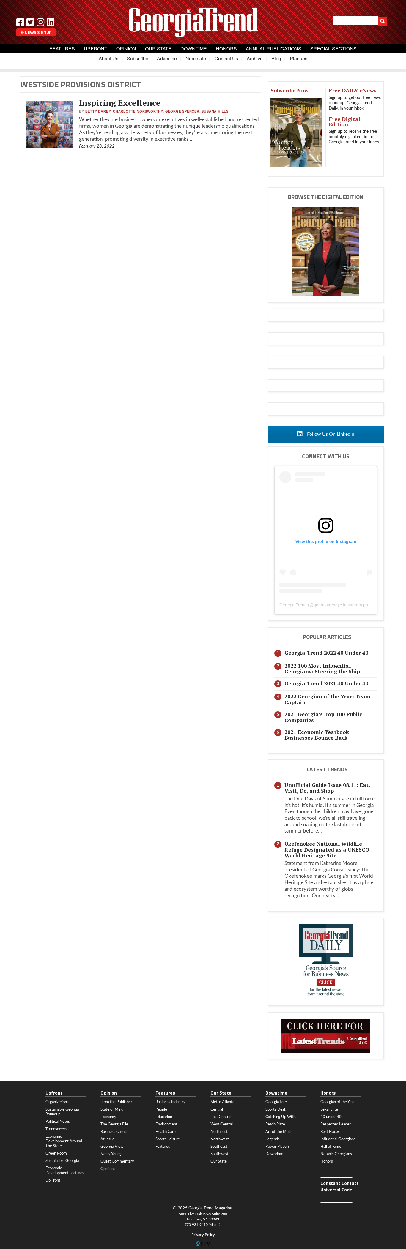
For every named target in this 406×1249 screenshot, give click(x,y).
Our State (158, 48)
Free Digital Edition (344, 121)
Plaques (298, 58)
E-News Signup (36, 32)
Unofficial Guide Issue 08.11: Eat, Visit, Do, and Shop (327, 787)
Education (163, 1117)
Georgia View (111, 1146)
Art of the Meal (278, 1132)
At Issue (107, 1139)
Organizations (57, 1102)
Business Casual (113, 1132)
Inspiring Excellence (119, 102)
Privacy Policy (203, 1235)
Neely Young (111, 1154)
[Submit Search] (382, 21)
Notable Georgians (336, 1154)
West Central (221, 1124)
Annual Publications (273, 48)
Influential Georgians (337, 1139)
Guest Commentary (117, 1161)
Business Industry (170, 1102)
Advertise (167, 58)
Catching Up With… (281, 1117)
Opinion (126, 48)
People (161, 1109)
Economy (108, 1117)
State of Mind (111, 1109)
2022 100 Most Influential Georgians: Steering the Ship (322, 668)
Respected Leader (335, 1124)
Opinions (107, 1169)
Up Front (52, 1180)
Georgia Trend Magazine (203, 22)
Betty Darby (98, 111)
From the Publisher (116, 1102)
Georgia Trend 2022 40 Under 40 (326, 652)
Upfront (95, 48)
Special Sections (333, 48)
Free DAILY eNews (353, 90)
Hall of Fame (330, 1146)
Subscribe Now (289, 90)
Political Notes (57, 1121)
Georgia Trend (293, 604)
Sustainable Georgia (62, 1161)
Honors (226, 48)
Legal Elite (329, 1109)
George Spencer (182, 111)
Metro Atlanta (222, 1102)
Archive (255, 58)
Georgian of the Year (337, 1102)
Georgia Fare (276, 1102)
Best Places (330, 1132)
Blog (276, 58)
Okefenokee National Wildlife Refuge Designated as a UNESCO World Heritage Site (326, 849)
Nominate (195, 58)
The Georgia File (114, 1124)
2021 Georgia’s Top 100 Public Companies (323, 717)
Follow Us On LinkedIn (330, 434)
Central (216, 1109)
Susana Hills (215, 111)
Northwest (219, 1139)
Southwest (219, 1154)
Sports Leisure (167, 1139)
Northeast (219, 1132)
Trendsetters (56, 1129)
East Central (220, 1117)
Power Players (277, 1146)
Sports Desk (275, 1109)
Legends (272, 1139)
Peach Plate (275, 1124)
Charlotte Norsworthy (138, 111)
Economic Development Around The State (63, 1141)
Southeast (218, 1146)
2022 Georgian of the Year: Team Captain (327, 699)
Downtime (193, 48)
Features (62, 48)
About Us (108, 58)
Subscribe (137, 58)
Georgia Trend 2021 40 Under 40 (326, 683)
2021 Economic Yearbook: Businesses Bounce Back (317, 735)
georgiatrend (326, 604)
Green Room (56, 1153)
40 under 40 (331, 1117)
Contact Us (226, 58)
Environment (166, 1124)
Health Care (165, 1132)
